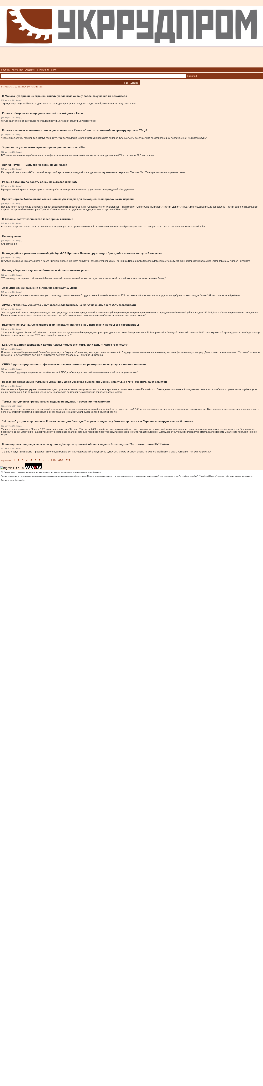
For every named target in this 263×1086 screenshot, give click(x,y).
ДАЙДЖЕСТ (30, 70)
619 (53, 460)
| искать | (192, 76)
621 (68, 460)
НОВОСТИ (5, 70)
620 (60, 460)
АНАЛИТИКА (17, 70)
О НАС (54, 70)
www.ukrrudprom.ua (65, 476)
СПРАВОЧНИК (43, 70)
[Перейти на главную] (131, 66)
